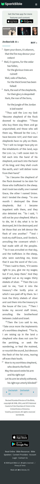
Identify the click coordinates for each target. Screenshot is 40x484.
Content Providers (20, 454)
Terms (23, 465)
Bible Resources (23, 451)
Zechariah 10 (12, 392)
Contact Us (23, 458)
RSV (33, 42)
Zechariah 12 (24, 392)
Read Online (10, 451)
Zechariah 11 (9, 41)
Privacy (17, 465)
